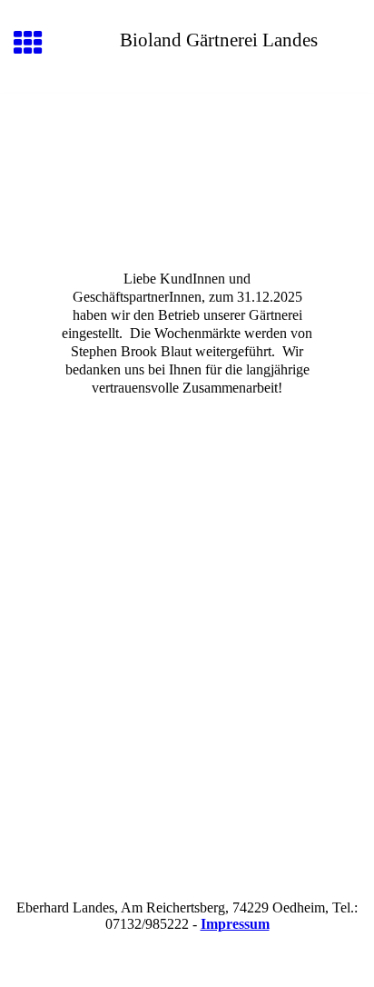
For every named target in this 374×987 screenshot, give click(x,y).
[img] (187, 170)
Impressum (235, 924)
